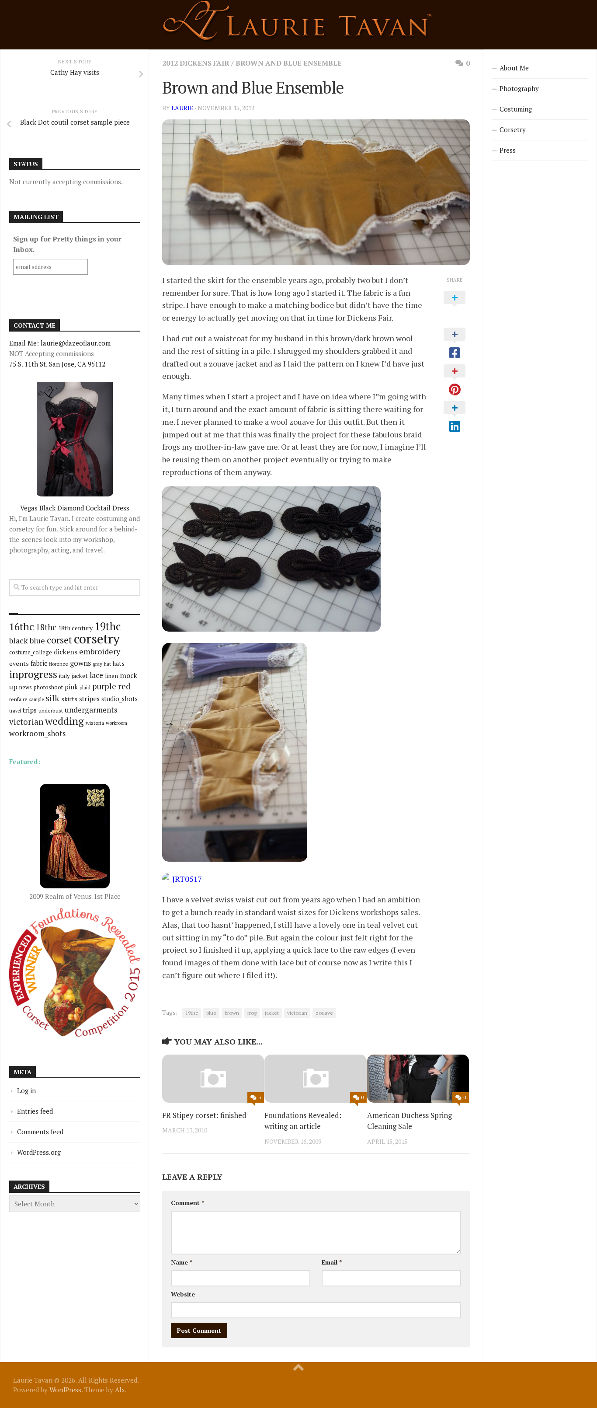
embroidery (99, 651)
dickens (65, 652)
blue (211, 1013)
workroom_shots (37, 733)
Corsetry (513, 129)
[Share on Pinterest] (454, 380)
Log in (26, 1090)
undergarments (91, 710)
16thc (21, 626)
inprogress (33, 674)
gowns (80, 663)
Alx (120, 1389)
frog (252, 1013)
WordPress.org (39, 1152)
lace (96, 675)
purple (104, 686)
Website (183, 1294)
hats (119, 663)
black (18, 640)
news (25, 687)
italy (64, 676)
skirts (69, 699)
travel (15, 711)
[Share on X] (454, 307)
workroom (116, 723)
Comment (187, 1202)
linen (111, 676)
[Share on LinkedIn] (454, 417)
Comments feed (40, 1131)
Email (332, 1262)
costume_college (30, 652)
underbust (50, 710)
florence (58, 663)
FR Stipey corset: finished (204, 1115)
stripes (89, 698)
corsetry (97, 638)
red (124, 686)
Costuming (516, 109)
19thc (191, 1013)
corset (59, 639)
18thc (46, 627)
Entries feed (35, 1111)
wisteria (95, 723)
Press (508, 150)
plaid (85, 687)
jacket (272, 1013)
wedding (64, 721)
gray (97, 663)
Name (181, 1262)
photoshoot (48, 687)
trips (30, 710)
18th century (75, 628)
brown (232, 1013)
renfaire (18, 699)
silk (52, 698)
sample (36, 699)
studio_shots (119, 699)
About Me (514, 67)
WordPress (65, 1389)
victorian (297, 1013)
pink (71, 687)
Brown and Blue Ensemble (289, 63)
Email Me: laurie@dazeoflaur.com (60, 343)
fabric (39, 663)
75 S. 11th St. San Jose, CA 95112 (57, 364)
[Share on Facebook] (454, 344)
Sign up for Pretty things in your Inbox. (67, 244)
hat (107, 664)
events (19, 663)
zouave (324, 1013)
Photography (519, 88)
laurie (182, 108)
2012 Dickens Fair (195, 63)
